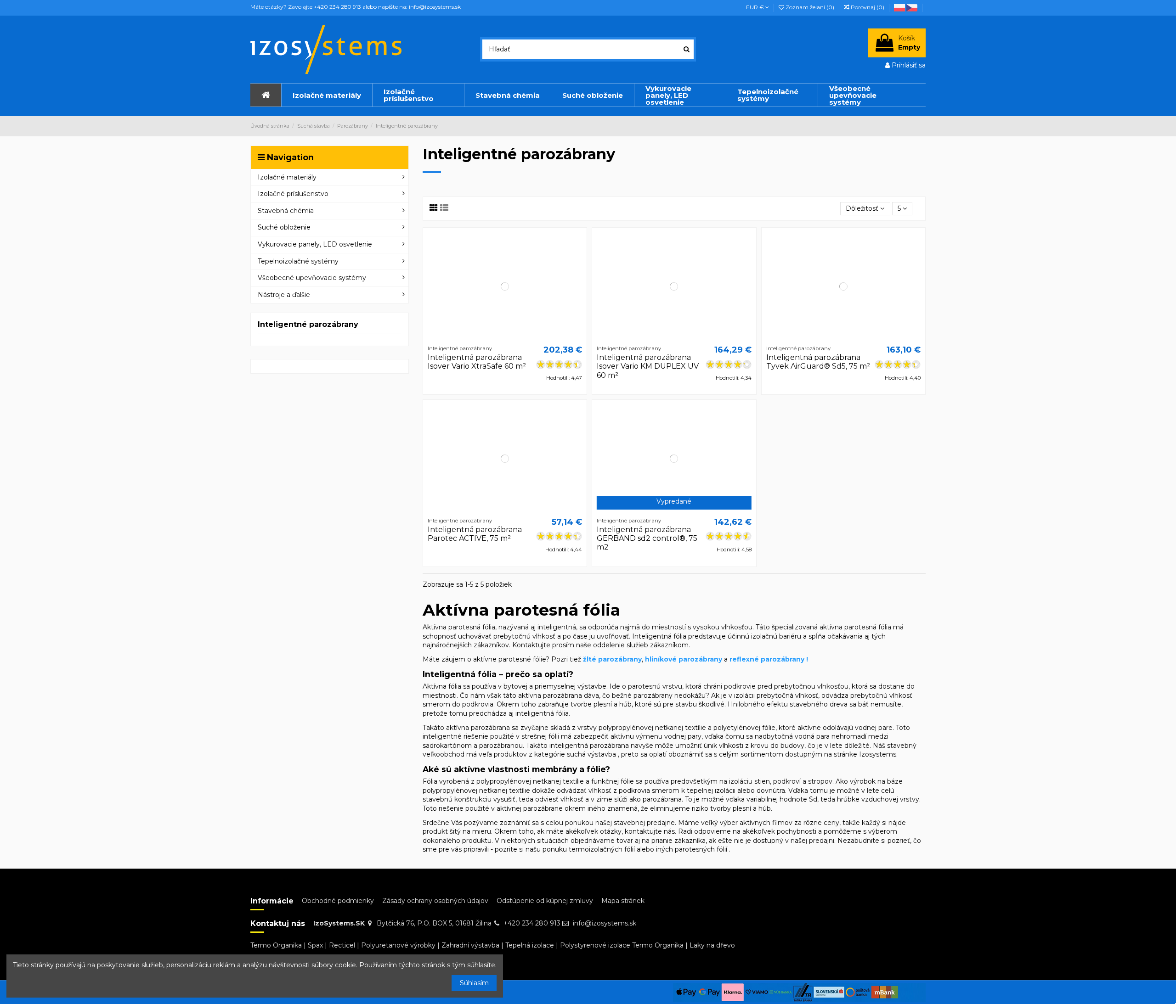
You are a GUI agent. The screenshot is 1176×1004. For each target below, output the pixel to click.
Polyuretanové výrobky (398, 945)
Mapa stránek (623, 901)
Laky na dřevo (712, 945)
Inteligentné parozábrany (308, 324)
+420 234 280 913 (531, 923)
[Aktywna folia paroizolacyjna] (900, 7)
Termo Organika (276, 945)
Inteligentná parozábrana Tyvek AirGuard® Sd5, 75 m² (818, 361)
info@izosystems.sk (604, 923)
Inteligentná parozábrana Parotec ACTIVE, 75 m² (475, 534)
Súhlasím (474, 983)
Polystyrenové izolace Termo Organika (622, 945)
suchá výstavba (591, 754)
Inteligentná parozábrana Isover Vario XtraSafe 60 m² (477, 361)
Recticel (342, 945)
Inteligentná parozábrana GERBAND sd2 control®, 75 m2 (647, 538)
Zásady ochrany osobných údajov (435, 901)
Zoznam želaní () (810, 7)
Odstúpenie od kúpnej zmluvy (545, 901)
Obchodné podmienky (338, 901)
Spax (315, 945)
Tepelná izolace (529, 945)
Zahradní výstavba (470, 945)
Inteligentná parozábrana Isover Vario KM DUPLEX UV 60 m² (648, 366)
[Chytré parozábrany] (912, 7)
